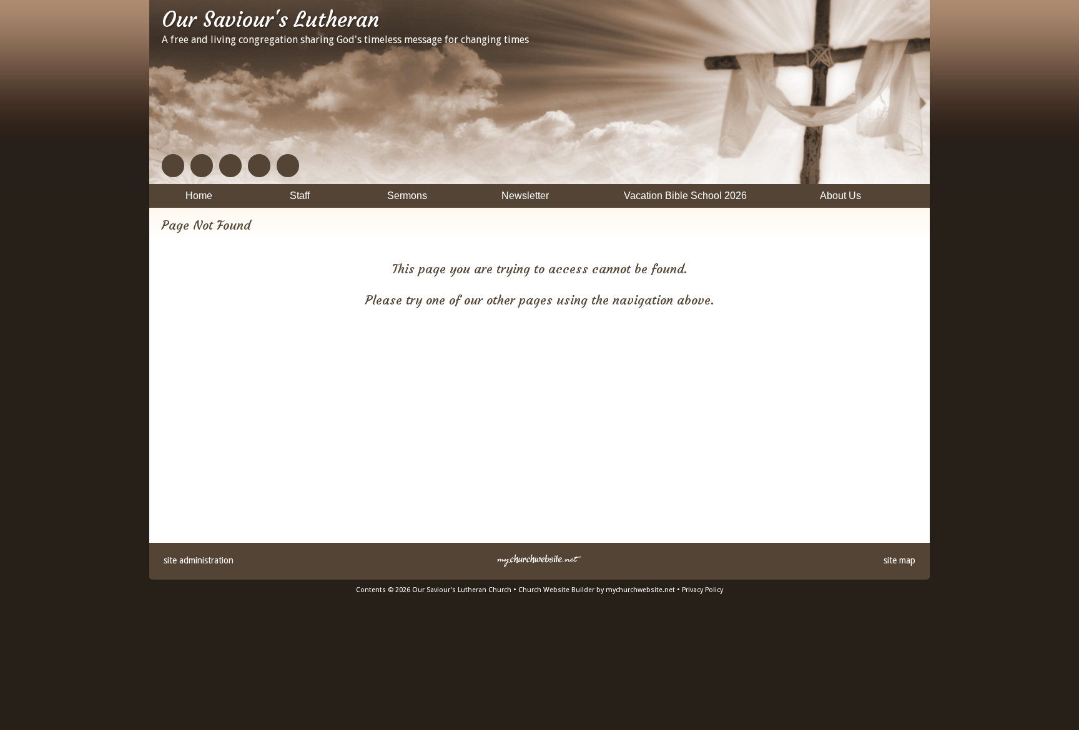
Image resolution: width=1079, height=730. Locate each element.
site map (899, 560)
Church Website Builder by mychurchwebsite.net (596, 590)
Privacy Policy (702, 590)
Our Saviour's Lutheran (270, 19)
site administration (199, 560)
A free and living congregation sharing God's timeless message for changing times (345, 40)
